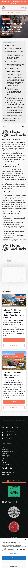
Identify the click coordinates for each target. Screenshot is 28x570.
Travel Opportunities (8, 472)
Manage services (14, 553)
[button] (25, 539)
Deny (14, 562)
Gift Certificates (6, 457)
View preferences (14, 566)
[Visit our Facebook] (3, 502)
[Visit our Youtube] (16, 502)
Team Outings (6, 455)
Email (9, 260)
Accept (14, 557)
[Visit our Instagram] (6, 502)
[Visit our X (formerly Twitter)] (14, 502)
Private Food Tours (7, 451)
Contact (4, 462)
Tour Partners (6, 476)
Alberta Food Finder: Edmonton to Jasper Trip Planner (12, 375)
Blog (3, 461)
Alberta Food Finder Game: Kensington (14, 420)
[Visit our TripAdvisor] (9, 502)
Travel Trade (5, 474)
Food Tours (5, 449)
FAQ (3, 459)
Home (3, 448)
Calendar (4, 453)
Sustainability (6, 464)
